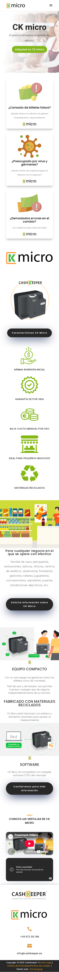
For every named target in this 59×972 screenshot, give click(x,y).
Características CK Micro (29, 332)
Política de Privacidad (18, 965)
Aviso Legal (46, 962)
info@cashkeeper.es (29, 953)
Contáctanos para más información (29, 788)
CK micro (29, 27)
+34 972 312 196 (29, 936)
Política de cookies (40, 965)
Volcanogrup (36, 969)
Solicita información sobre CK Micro (29, 604)
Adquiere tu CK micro (29, 49)
